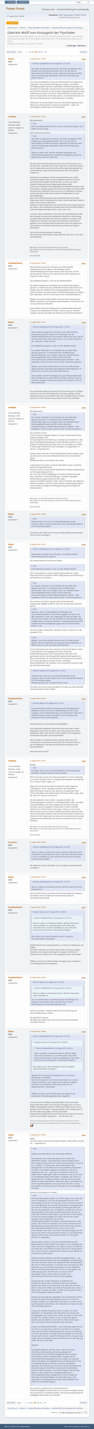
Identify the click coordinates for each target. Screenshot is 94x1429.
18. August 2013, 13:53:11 (38, 544)
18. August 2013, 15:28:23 (38, 977)
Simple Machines (25, 1426)
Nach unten (11, 52)
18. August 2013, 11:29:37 (38, 116)
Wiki (60, 15)
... (28, 52)
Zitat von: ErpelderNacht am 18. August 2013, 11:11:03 (51, 63)
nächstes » (82, 46)
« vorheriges (71, 46)
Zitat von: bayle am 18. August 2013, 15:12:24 (48, 982)
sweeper (12, 116)
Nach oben (11, 1403)
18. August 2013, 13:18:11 (38, 322)
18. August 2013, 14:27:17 (38, 761)
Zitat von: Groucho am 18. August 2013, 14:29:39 (49, 912)
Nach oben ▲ (85, 1426)
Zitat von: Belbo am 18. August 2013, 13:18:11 (48, 703)
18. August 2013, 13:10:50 (38, 263)
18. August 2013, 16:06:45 (38, 1135)
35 (41, 52)
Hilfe (65, 1426)
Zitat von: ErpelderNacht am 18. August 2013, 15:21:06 (51, 1036)
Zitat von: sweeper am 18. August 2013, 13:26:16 (49, 671)
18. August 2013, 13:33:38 (38, 514)
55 (46, 52)
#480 (44, 604)
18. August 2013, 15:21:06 (38, 907)
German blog (68, 15)
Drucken (83, 52)
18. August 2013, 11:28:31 (38, 59)
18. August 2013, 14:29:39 (38, 842)
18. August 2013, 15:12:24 (38, 877)
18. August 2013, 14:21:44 (38, 698)
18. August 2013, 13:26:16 (38, 407)
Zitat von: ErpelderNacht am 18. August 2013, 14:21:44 (51, 847)
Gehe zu (54, 1412)
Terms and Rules (74, 1426)
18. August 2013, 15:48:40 (38, 1031)
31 (30, 52)
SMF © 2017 (15, 1426)
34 (39, 52)
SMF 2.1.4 (8, 1426)
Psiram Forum (15, 8)
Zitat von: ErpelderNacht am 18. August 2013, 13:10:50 (51, 327)
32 (32, 52)
